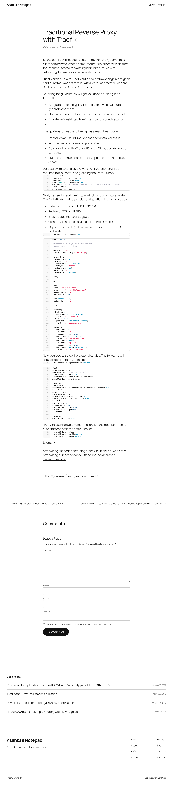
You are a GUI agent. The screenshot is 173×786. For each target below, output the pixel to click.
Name (46, 585)
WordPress (161, 778)
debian (47, 476)
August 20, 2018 (159, 711)
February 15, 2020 (159, 685)
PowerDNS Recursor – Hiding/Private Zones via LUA (38, 503)
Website (46, 611)
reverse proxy (81, 476)
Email (46, 598)
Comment (48, 550)
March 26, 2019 (159, 694)
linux (69, 476)
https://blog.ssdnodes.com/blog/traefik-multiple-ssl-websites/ (84, 451)
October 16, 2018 (159, 702)
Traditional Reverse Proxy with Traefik (32, 694)
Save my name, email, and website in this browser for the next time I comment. (78, 624)
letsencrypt (59, 476)
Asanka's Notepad (19, 5)
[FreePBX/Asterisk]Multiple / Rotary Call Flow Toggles (42, 711)
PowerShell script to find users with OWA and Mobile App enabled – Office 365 (121, 503)
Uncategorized (66, 47)
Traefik (93, 476)
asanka (55, 47)
